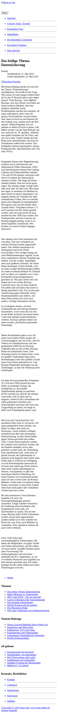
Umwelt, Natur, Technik (18, 23)
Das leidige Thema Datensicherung (23, 591)
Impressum (12, 695)
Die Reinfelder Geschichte (19, 39)
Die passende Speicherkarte (20, 602)
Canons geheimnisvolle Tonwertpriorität (26, 599)
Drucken (16, 81)
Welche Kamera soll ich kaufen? (22, 605)
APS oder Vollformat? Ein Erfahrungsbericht (28, 610)
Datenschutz (13, 690)
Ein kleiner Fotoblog (16, 45)
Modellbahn (12, 34)
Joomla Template (9, 710)
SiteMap (11, 701)
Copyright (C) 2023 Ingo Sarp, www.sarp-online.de (25, 707)
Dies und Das (13, 50)
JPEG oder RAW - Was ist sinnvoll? (24, 597)
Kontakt (11, 679)
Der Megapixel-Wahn (17, 608)
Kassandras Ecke (15, 29)
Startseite (11, 18)
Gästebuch (12, 685)
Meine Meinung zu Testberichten (22, 594)
